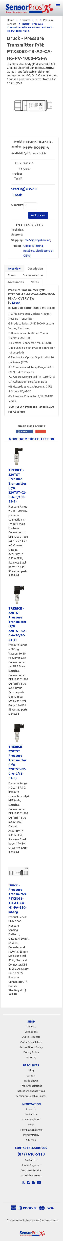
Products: (31, 1026)
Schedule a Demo (31, 1175)
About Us (31, 1109)
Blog (31, 1070)
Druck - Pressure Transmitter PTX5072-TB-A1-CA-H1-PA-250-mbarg (17, 898)
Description (35, 268)
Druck (16, 302)
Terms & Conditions (31, 1129)
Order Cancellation (31, 1042)
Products (25, 20)
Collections (31, 1031)
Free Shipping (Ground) (37, 240)
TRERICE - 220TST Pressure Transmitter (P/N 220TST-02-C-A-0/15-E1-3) (17, 762)
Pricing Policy (31, 1052)
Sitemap (31, 1140)
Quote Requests (31, 1036)
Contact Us (31, 1114)
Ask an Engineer (31, 1119)
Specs (12, 275)
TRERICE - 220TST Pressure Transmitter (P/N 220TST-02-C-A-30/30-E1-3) (17, 624)
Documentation (33, 275)
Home (10, 20)
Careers (31, 1075)
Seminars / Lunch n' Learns (31, 1096)
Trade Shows (31, 1080)
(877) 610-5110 (31, 1154)
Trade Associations (31, 1085)
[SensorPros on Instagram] (33, 1182)
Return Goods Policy (31, 1047)
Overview (14, 268)
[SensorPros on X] (23, 1183)
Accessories (16, 282)
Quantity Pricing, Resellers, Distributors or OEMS (38, 250)
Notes (35, 282)
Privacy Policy (31, 1134)
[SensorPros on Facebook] (28, 1182)
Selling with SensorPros (31, 1090)
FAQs (31, 1124)
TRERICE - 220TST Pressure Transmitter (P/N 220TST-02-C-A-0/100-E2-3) (17, 485)
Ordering (31, 1057)
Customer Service (31, 1170)
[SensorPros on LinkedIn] (39, 1182)
